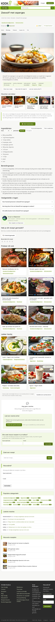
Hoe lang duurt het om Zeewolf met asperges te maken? (18, 206)
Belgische (34, 85)
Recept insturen (5, 600)
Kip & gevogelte (26, 504)
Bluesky (39, 620)
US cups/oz (29, 130)
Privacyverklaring (21, 598)
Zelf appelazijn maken (13, 549)
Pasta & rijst (19, 302)
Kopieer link (21, 30)
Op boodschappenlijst (36, 128)
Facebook (52, 620)
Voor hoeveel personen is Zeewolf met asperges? (16, 202)
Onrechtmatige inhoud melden (23, 600)
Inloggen (43, 3)
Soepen (36, 500)
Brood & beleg (40, 361)
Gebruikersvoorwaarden (23, 593)
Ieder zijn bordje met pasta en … (11, 326)
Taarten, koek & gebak (15, 388)
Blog (2, 593)
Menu (5, 8)
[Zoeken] (52, 7)
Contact (3, 589)
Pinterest (15, 30)
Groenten (16, 504)
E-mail (24, 440)
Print (28, 30)
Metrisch (22, 130)
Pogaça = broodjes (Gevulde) (10, 385)
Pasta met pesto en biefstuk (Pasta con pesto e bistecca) (22, 566)
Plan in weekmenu (48, 128)
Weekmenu (20, 587)
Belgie (40, 85)
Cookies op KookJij (21, 591)
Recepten (13, 18)
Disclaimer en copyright (23, 595)
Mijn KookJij (4, 595)
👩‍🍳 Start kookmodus (27, 124)
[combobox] (36, 7)
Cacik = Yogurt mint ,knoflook (10, 357)
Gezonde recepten (46, 504)
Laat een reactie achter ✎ (35, 89)
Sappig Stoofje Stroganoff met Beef (17, 554)
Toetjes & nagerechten (7, 359)
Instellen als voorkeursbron (44, 394)
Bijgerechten (32, 361)
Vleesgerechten (35, 498)
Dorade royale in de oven (37, 269)
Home (8, 18)
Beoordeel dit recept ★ (21, 89)
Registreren (50, 3)
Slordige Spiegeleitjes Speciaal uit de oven (18, 560)
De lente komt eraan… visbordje (39, 326)
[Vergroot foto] (3, 70)
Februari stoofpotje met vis (10, 269)
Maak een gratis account (14, 424)
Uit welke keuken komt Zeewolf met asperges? (15, 211)
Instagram (45, 620)
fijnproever (17, 217)
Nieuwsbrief (4, 598)
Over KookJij (4, 587)
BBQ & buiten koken (36, 502)
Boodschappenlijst (6, 602)
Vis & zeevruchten (19, 22)
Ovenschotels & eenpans (8, 273)
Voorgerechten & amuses (19, 359)
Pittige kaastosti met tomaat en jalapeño (18, 543)
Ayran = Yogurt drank (36, 385)
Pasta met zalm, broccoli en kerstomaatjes (10, 298)
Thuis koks (19, 589)
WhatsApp (8, 30)
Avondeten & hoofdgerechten (8, 22)
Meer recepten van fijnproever (16, 223)
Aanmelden (48, 444)
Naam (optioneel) (6, 440)
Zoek (49, 457)
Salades (36, 504)
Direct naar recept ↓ (8, 89)
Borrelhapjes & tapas (9, 502)
